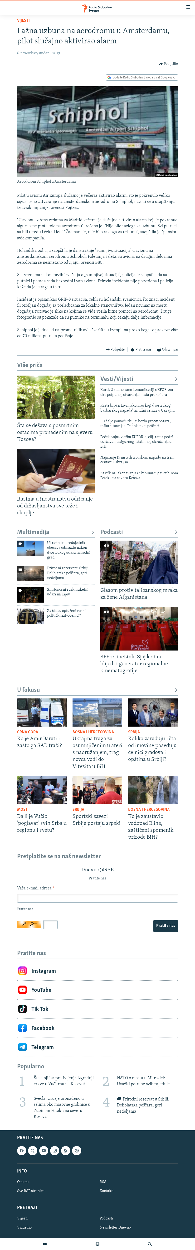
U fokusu (28, 690)
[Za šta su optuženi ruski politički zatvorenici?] (30, 616)
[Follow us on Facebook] (21, 1150)
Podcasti (111, 532)
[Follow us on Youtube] (43, 1150)
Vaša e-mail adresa (35, 888)
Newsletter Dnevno (115, 1227)
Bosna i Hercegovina (93, 732)
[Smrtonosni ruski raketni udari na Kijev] (30, 595)
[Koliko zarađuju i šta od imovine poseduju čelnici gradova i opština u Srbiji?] (153, 712)
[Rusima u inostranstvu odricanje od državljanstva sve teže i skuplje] (56, 471)
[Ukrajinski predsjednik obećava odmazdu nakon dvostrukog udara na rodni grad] (30, 548)
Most (22, 810)
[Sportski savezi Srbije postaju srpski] (97, 790)
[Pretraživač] (150, 1244)
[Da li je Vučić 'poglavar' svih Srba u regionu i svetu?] (42, 790)
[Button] (168, 64)
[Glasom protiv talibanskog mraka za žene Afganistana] (139, 562)
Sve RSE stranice (30, 1191)
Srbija (134, 732)
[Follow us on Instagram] (54, 1150)
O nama (23, 1182)
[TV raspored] (76, 1150)
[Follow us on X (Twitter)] (32, 1150)
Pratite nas (165, 926)
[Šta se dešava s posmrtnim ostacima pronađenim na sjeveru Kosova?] (56, 397)
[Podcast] (97, 1244)
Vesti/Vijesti (116, 379)
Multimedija (33, 532)
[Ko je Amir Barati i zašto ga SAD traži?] (42, 712)
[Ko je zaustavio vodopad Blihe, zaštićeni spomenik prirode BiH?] (153, 790)
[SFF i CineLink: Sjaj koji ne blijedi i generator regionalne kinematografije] (139, 629)
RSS (103, 1182)
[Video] (45, 1244)
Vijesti (23, 21)
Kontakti (107, 1191)
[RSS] (65, 1150)
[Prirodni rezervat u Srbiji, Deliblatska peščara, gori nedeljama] (30, 573)
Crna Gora (27, 732)
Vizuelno (24, 1227)
